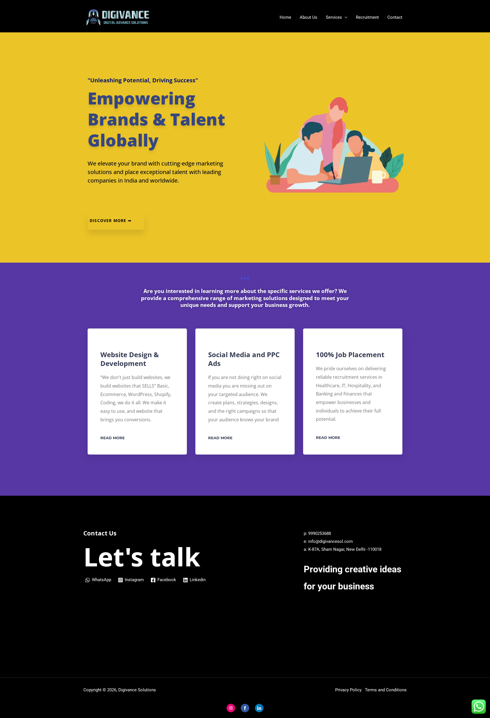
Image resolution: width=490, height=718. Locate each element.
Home (285, 17)
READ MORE (112, 438)
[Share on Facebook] (245, 708)
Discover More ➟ (111, 220)
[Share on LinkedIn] (259, 708)
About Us (308, 17)
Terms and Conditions (386, 689)
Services (334, 17)
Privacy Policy (349, 689)
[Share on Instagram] (231, 708)
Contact (394, 17)
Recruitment (367, 17)
